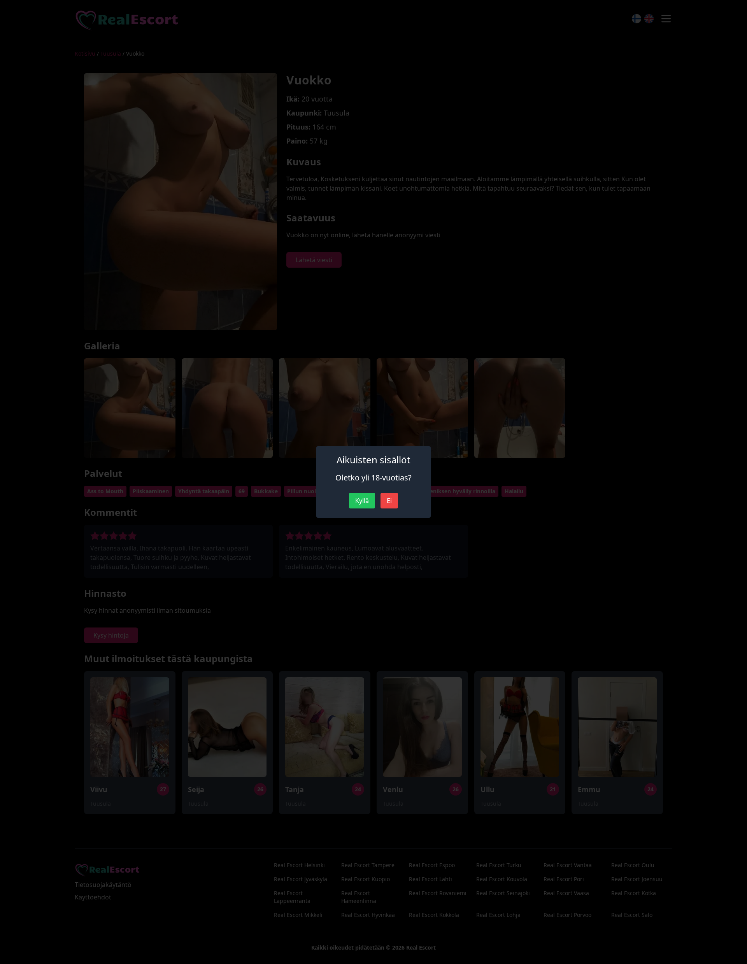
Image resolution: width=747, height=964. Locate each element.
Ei (389, 500)
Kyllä (362, 500)
